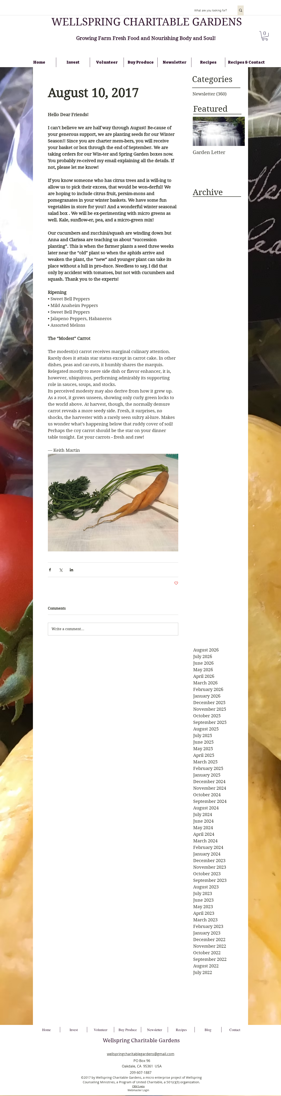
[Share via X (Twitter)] (61, 570)
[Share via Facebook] (50, 570)
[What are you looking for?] (241, 10)
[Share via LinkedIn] (71, 570)
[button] (264, 36)
